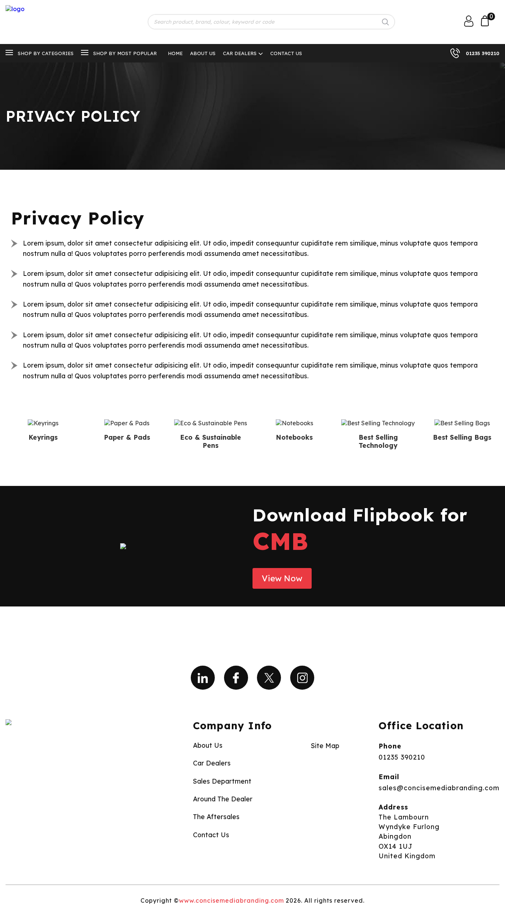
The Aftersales (216, 816)
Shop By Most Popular (125, 53)
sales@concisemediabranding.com (439, 788)
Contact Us (286, 53)
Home (175, 53)
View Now (282, 578)
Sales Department (222, 781)
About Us (203, 53)
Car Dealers (240, 53)
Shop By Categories (46, 53)
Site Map (325, 745)
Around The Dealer (223, 799)
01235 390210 (482, 53)
